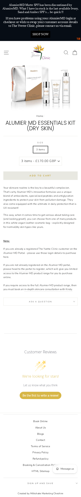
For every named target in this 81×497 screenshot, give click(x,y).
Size (40, 142)
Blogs (40, 434)
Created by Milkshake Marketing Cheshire (40, 493)
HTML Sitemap (40, 471)
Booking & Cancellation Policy (40, 465)
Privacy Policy (40, 452)
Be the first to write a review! (40, 395)
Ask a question (40, 301)
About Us (40, 427)
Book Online (40, 421)
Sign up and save (41, 483)
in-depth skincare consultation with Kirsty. (48, 289)
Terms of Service (40, 446)
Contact (40, 440)
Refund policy (40, 459)
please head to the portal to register (24, 269)
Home (39, 116)
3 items (40, 149)
